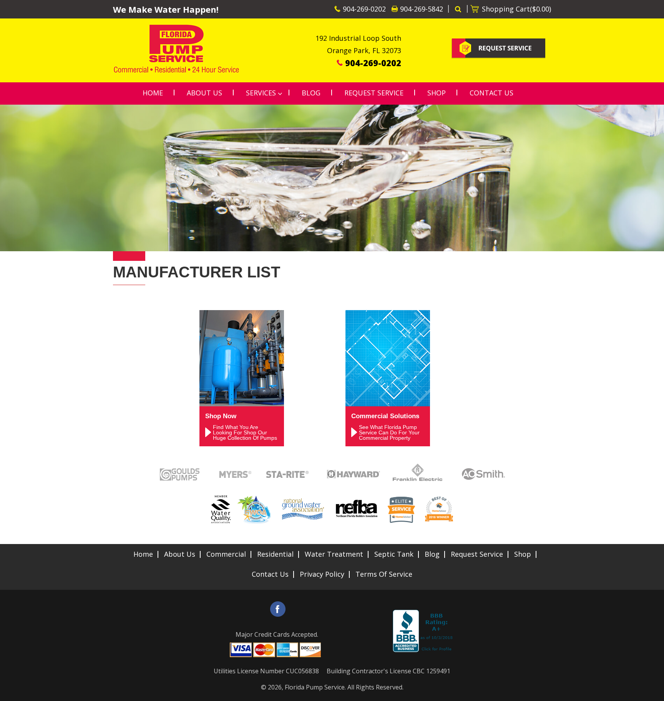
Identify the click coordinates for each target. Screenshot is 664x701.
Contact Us (270, 574)
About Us (179, 554)
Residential (275, 554)
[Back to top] (652, 691)
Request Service (477, 554)
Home (143, 554)
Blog (432, 554)
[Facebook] (278, 609)
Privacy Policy (322, 574)
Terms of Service (383, 574)
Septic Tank (393, 554)
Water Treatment (334, 554)
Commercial (226, 554)
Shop (522, 554)
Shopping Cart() (516, 8)
